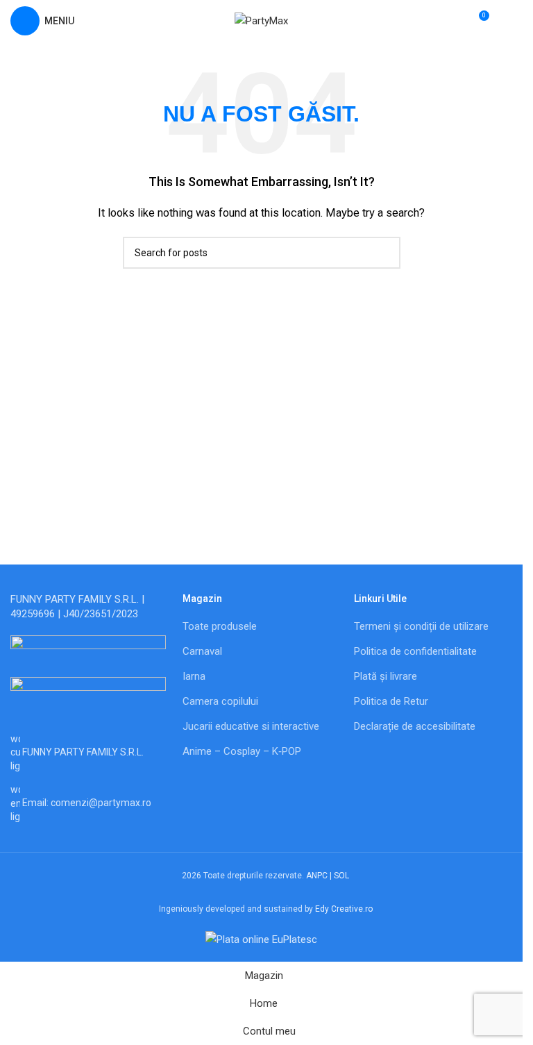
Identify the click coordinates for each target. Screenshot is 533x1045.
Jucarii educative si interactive (251, 726)
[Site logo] (261, 20)
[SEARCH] (384, 253)
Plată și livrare (385, 676)
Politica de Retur (391, 701)
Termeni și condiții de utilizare (421, 626)
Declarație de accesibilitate (414, 726)
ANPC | (320, 875)
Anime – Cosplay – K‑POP (242, 751)
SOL (341, 875)
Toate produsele (220, 626)
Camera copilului (220, 701)
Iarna (194, 676)
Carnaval (202, 651)
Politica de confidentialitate (415, 651)
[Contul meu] (506, 21)
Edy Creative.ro (344, 909)
